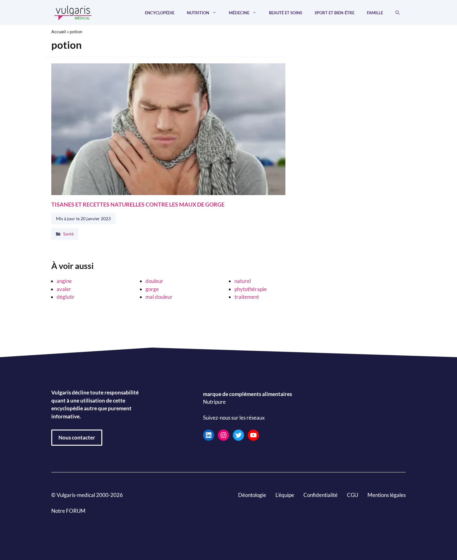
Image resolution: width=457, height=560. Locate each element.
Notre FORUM (68, 511)
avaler (64, 289)
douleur (154, 281)
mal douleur (159, 297)
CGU (352, 495)
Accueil (58, 31)
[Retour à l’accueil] (73, 12)
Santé (68, 233)
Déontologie (252, 495)
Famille (375, 12)
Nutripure (214, 402)
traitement (246, 297)
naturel (242, 281)
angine (64, 281)
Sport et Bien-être (334, 12)
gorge (152, 289)
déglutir (66, 297)
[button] (397, 12)
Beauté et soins (285, 12)
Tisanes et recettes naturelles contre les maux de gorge (137, 204)
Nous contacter (76, 437)
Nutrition (198, 12)
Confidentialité (320, 495)
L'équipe (284, 495)
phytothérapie (250, 289)
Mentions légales (386, 495)
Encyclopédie (159, 12)
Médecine (239, 12)
